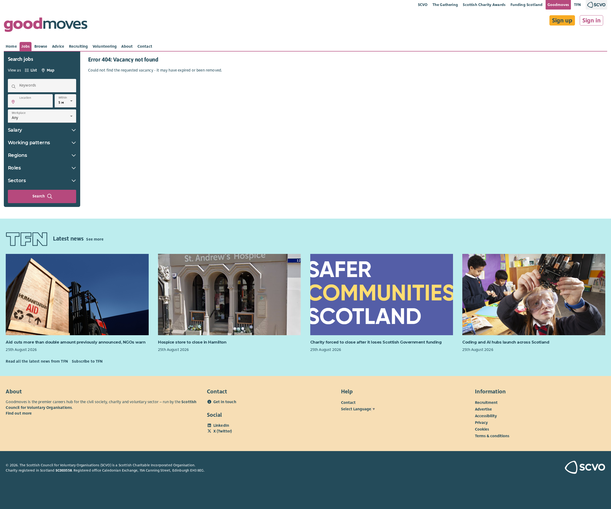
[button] (13, 102)
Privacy (481, 422)
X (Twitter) (222, 431)
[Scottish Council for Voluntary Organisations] (557, 468)
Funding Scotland (527, 4)
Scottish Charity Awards (484, 4)
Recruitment (486, 402)
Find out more (19, 413)
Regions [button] (17, 155)
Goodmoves (558, 4)
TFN (577, 4)
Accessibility (486, 416)
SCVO (423, 4)
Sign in (591, 20)
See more (94, 239)
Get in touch (224, 402)
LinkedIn (221, 425)
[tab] (11, 46)
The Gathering (445, 4)
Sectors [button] (17, 180)
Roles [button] (14, 168)
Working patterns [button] (29, 142)
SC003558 (64, 470)
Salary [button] (15, 130)
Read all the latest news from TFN (37, 361)
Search (38, 196)
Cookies (482, 429)
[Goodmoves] (45, 25)
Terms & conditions (492, 436)
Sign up (562, 20)
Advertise (483, 409)
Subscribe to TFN (87, 361)
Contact (348, 402)
